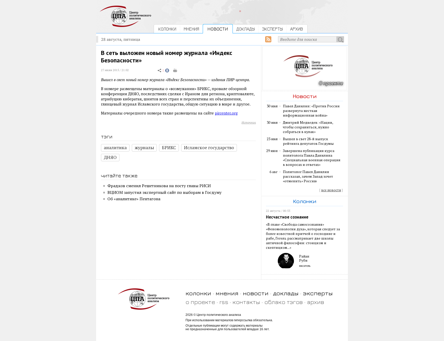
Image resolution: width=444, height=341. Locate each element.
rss (223, 301)
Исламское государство (209, 147)
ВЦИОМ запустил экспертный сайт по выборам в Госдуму (164, 192)
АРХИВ (296, 29)
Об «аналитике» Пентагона (133, 199)
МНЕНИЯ (191, 29)
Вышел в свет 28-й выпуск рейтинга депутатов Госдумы (308, 141)
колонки (198, 293)
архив (315, 301)
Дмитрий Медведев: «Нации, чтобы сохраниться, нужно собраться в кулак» (308, 127)
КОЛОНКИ (167, 29)
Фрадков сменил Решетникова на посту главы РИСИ (159, 185)
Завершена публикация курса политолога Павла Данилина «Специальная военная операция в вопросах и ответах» (311, 157)
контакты (246, 301)
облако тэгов (283, 301)
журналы (144, 147)
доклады (286, 293)
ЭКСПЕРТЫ (272, 29)
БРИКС (169, 147)
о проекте (200, 301)
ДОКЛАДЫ (245, 29)
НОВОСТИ (217, 29)
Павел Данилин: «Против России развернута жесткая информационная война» (311, 111)
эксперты (318, 293)
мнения (227, 293)
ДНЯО (110, 157)
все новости (331, 190)
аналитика (115, 147)
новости (256, 293)
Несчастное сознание (287, 217)
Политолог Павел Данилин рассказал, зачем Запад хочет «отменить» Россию (308, 176)
